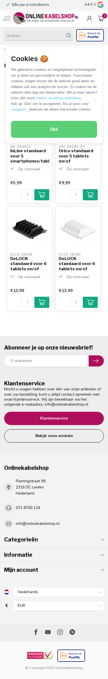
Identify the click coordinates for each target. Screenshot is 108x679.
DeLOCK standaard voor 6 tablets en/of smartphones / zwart (28, 264)
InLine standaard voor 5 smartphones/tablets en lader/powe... (29, 156)
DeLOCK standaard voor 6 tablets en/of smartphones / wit (78, 264)
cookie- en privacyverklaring (58, 98)
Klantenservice (54, 418)
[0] (101, 18)
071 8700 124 (28, 507)
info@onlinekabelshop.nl (66, 404)
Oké (54, 129)
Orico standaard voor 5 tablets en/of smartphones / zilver (76, 156)
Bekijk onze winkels (54, 435)
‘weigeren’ (19, 109)
